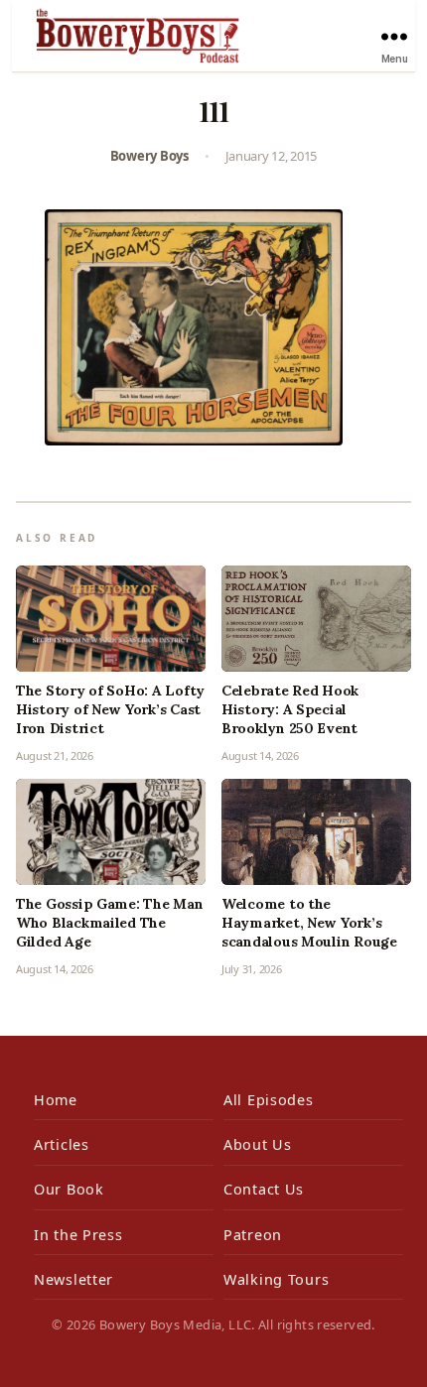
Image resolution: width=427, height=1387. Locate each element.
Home (55, 1099)
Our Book (69, 1189)
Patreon (252, 1234)
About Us (257, 1144)
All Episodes (268, 1099)
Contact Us (263, 1189)
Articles (61, 1144)
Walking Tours (276, 1279)
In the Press (78, 1234)
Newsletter (73, 1279)
